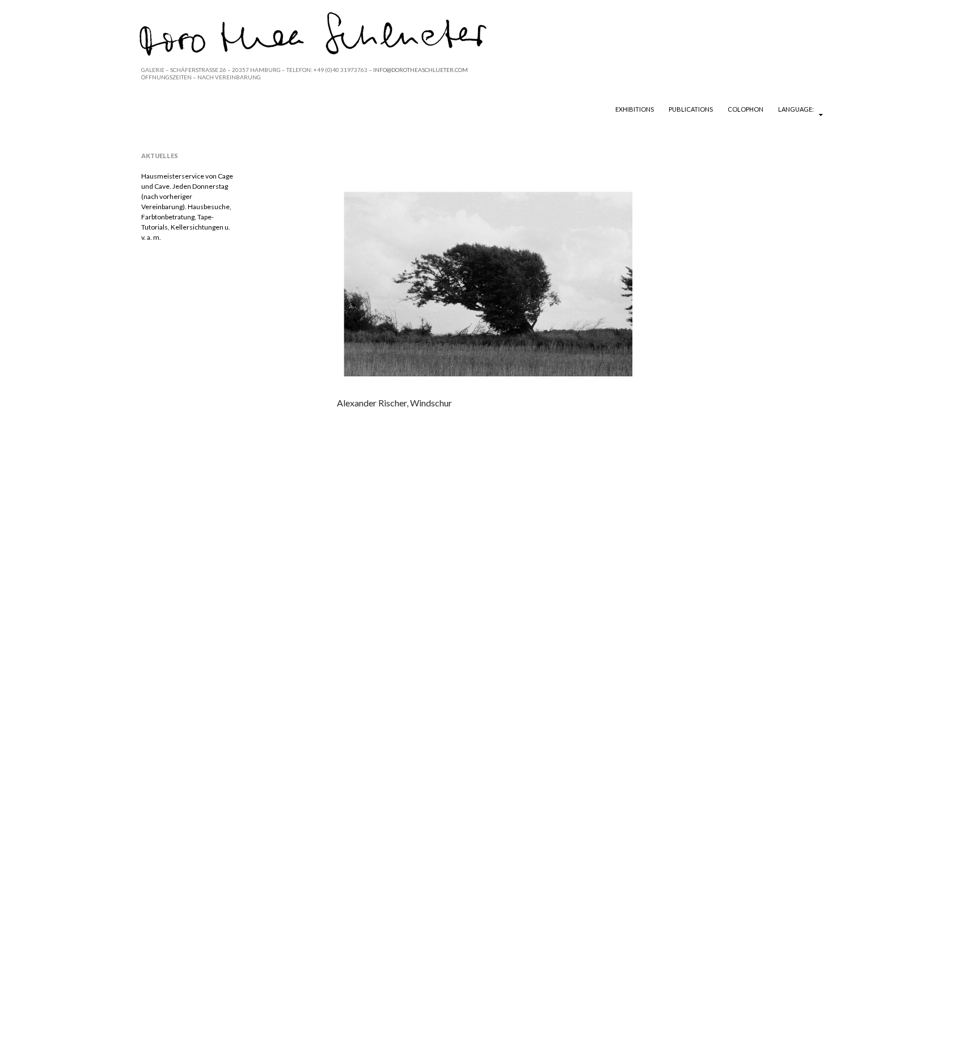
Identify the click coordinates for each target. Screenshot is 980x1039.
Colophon (745, 109)
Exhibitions (634, 109)
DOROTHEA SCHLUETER (207, 109)
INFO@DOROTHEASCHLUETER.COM (420, 69)
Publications (691, 109)
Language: (796, 109)
